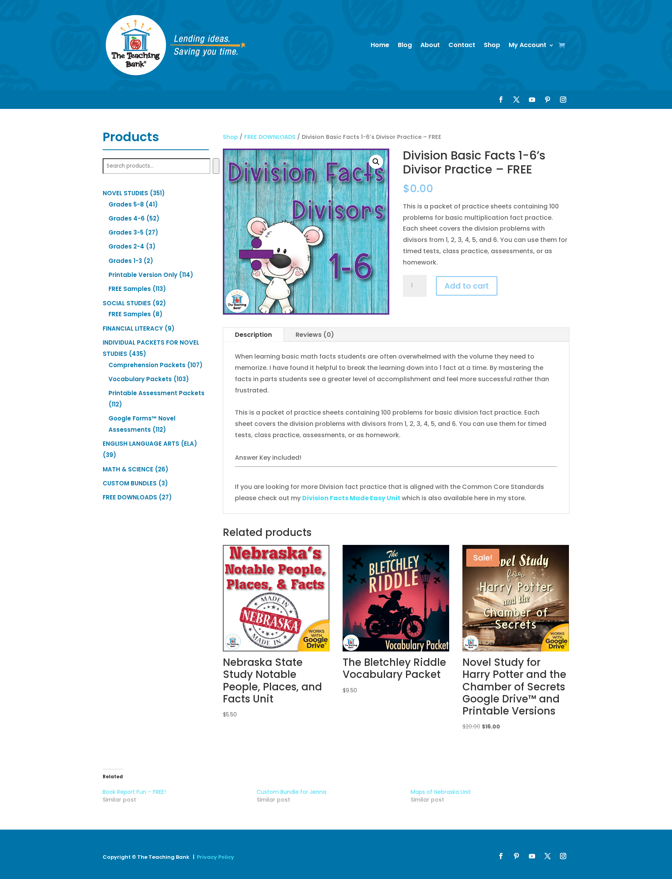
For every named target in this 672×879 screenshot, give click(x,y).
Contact (461, 44)
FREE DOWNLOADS (270, 137)
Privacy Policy (215, 857)
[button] (376, 162)
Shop (492, 44)
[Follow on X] (516, 99)
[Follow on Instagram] (563, 99)
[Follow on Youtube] (532, 99)
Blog (405, 44)
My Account (527, 44)
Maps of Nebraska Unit (441, 792)
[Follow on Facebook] (501, 99)
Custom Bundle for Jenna (291, 792)
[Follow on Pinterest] (547, 99)
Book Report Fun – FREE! (134, 792)
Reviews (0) (315, 334)
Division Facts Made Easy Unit (351, 498)
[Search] (216, 166)
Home (380, 44)
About (430, 44)
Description (253, 334)
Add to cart (466, 285)
